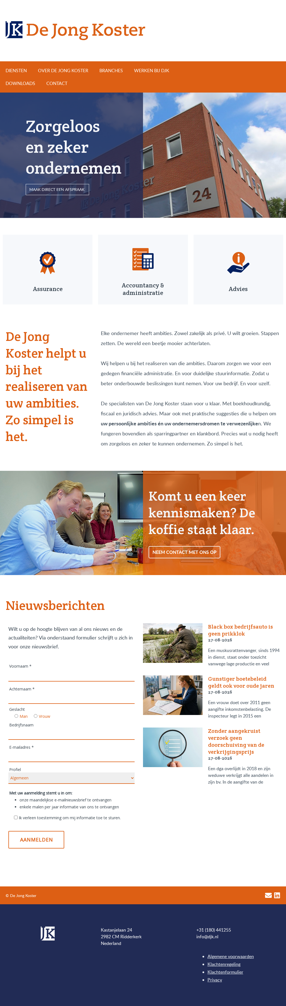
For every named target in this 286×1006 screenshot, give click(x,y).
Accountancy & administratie (143, 289)
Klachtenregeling (224, 964)
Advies (238, 289)
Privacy (215, 980)
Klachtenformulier (225, 972)
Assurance (48, 289)
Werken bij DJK (151, 70)
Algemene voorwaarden (231, 956)
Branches (111, 70)
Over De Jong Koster (63, 70)
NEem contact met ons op (184, 552)
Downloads (20, 83)
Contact (56, 83)
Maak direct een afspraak (57, 189)
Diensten (16, 70)
